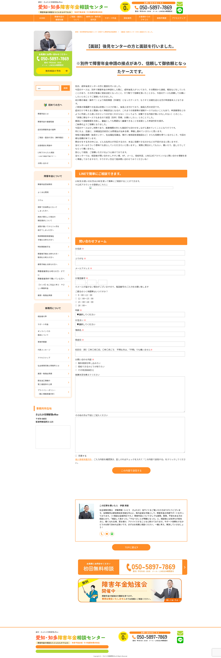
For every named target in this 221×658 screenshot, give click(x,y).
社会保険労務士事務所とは (48, 365)
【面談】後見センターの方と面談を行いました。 (137, 32)
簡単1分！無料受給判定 (93, 18)
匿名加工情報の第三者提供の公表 (45, 382)
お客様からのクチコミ (144, 18)
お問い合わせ (43, 163)
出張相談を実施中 (45, 145)
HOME (42, 18)
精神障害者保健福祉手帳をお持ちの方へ (46, 238)
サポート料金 (110, 18)
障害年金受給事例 (45, 184)
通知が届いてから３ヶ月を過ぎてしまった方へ (48, 228)
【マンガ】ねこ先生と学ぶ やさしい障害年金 (51, 286)
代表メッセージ (44, 349)
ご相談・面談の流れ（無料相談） (51, 137)
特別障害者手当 (44, 246)
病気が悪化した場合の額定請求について (47, 218)
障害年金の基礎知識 (59, 18)
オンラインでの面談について (44, 333)
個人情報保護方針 (83, 459)
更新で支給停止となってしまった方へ (47, 209)
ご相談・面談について (76, 18)
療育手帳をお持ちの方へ (47, 264)
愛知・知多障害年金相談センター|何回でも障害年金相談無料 (96, 32)
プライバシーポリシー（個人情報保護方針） (47, 392)
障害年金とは (43, 113)
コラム (40, 200)
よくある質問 (43, 192)
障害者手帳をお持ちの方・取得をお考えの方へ (48, 255)
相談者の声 (42, 316)
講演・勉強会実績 (45, 295)
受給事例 (127, 18)
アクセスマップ (178, 18)
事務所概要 (161, 18)
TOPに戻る (130, 547)
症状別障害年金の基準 (47, 129)
